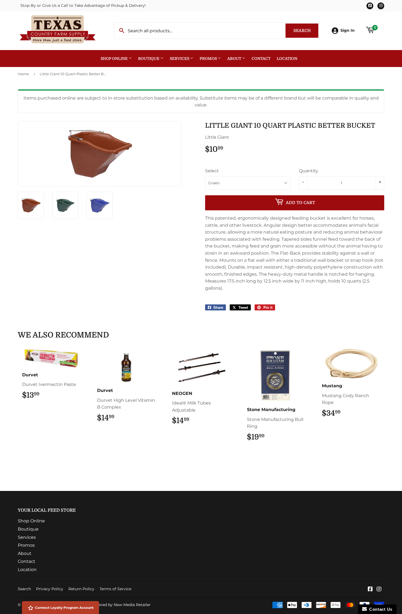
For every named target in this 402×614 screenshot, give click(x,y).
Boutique (149, 58)
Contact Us (379, 609)
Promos (209, 58)
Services (180, 58)
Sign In (347, 30)
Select (212, 170)
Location (287, 58)
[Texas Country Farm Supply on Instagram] (379, 589)
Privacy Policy (49, 589)
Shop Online (115, 58)
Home (23, 74)
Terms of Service (115, 589)
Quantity (308, 170)
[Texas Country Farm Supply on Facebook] (370, 589)
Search (305, 30)
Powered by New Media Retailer (120, 605)
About (234, 58)
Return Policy (81, 589)
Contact (261, 58)
